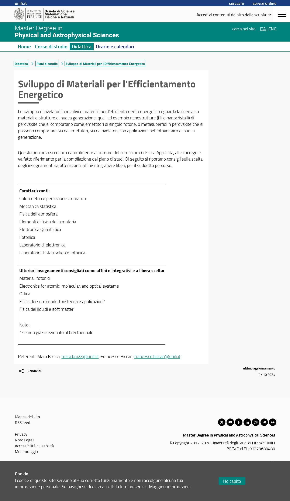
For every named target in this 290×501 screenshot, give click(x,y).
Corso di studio (51, 46)
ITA (263, 28)
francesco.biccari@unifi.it (157, 356)
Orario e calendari (115, 46)
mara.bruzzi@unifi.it (80, 356)
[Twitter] (221, 422)
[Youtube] (230, 422)
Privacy (21, 434)
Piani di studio (47, 63)
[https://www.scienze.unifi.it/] (46, 14)
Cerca (244, 28)
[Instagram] (255, 422)
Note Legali (24, 440)
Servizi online (264, 3)
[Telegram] (264, 422)
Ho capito (232, 481)
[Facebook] (238, 422)
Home (24, 46)
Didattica (82, 46)
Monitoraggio (26, 451)
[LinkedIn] (247, 422)
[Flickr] (272, 422)
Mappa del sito (27, 417)
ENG (272, 28)
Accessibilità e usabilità (34, 446)
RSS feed (22, 422)
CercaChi (236, 3)
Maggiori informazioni (170, 486)
